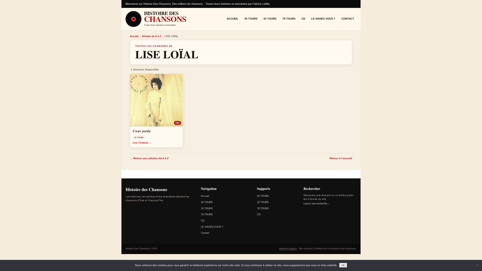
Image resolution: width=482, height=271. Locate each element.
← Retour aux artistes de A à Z (149, 158)
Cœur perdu (142, 130)
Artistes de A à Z (151, 36)
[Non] (477, 265)
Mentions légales (288, 248)
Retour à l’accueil (341, 158)
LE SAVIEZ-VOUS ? (323, 18)
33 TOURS (269, 18)
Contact (347, 18)
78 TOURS (288, 18)
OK (343, 265)
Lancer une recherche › (316, 203)
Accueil (232, 18)
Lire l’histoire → (142, 142)
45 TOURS (250, 18)
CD (303, 18)
